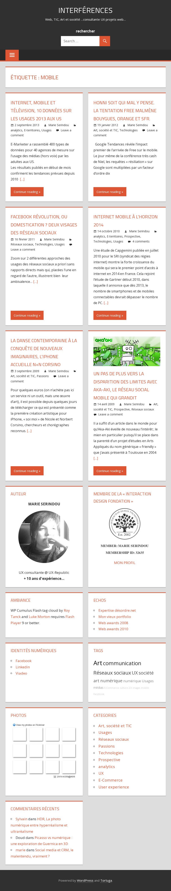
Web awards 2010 (113, 628)
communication (122, 663)
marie (20, 850)
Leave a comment (23, 249)
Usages (46, 130)
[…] (21, 179)
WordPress (85, 880)
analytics (16, 130)
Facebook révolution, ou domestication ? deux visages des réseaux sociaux (44, 224)
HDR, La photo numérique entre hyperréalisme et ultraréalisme (39, 825)
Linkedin (23, 667)
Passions (43, 376)
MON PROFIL (124, 562)
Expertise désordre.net (117, 610)
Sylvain (21, 818)
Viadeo (21, 673)
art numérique (107, 680)
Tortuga (106, 880)
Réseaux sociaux (22, 244)
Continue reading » (27, 192)
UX (135, 673)
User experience (113, 786)
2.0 (130, 687)
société (146, 673)
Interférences (85, 10)
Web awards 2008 (113, 622)
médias (98, 688)
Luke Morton (39, 616)
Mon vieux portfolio (114, 616)
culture (124, 687)
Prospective (132, 236)
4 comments (141, 241)
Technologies (128, 130)
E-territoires (32, 130)
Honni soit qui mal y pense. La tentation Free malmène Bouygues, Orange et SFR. (124, 110)
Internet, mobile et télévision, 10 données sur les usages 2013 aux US (41, 110)
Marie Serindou (58, 125)
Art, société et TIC (105, 130)
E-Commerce (111, 687)
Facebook (23, 660)
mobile (145, 687)
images (136, 687)
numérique (132, 681)
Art (97, 663)
